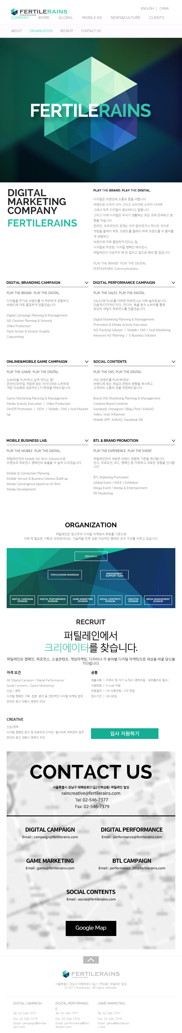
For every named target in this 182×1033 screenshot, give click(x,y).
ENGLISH (147, 8)
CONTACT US (91, 31)
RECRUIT (66, 31)
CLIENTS (156, 18)
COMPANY (20, 18)
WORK (43, 18)
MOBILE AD (92, 18)
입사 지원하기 (124, 733)
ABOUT (16, 31)
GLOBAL (65, 18)
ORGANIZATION (41, 31)
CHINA (164, 8)
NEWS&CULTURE (125, 18)
